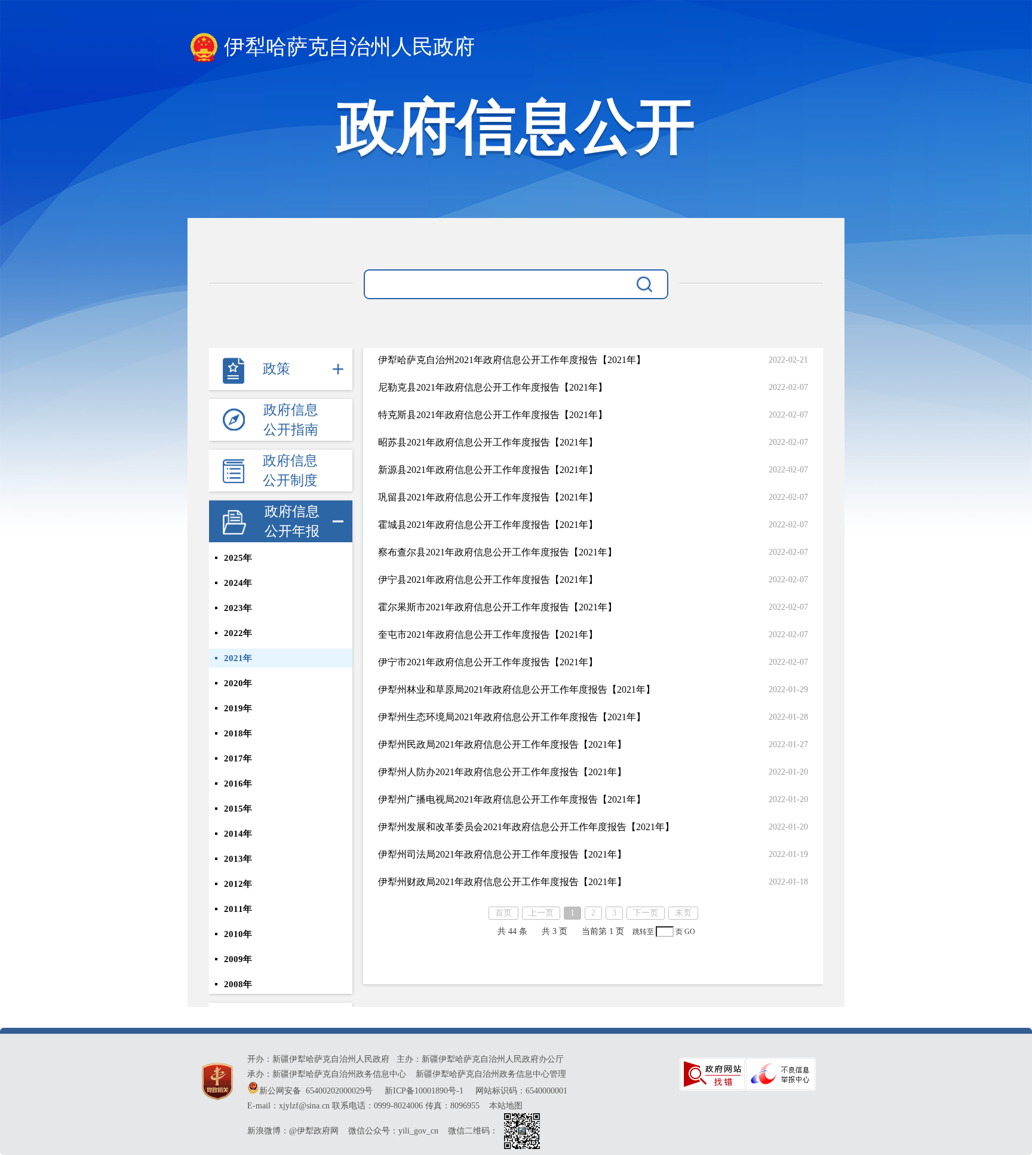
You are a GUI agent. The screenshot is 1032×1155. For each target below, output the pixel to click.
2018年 (238, 733)
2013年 (238, 859)
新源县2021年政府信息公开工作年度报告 (488, 470)
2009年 (238, 959)
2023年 (238, 608)
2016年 (238, 783)
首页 (503, 912)
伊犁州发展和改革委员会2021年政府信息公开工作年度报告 (526, 827)
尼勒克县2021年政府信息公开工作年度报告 (492, 387)
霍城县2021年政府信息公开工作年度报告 (488, 525)
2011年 (238, 909)
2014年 (238, 833)
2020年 (238, 683)
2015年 (238, 808)
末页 (683, 912)
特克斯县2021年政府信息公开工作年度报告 (492, 415)
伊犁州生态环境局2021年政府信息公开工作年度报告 (512, 717)
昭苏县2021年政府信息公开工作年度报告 (488, 442)
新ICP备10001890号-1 (424, 1090)
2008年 (238, 984)
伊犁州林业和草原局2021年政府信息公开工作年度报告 (516, 689)
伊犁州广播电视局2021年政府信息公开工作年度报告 (512, 799)
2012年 (238, 884)
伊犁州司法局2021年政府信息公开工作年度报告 (502, 854)
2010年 (238, 934)
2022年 (238, 633)
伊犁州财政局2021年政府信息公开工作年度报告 (502, 882)
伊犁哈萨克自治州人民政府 (349, 47)
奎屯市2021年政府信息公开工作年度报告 (488, 634)
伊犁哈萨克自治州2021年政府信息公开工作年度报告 (512, 360)
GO (689, 932)
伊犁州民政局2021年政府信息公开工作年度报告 (502, 744)
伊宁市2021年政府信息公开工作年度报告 (488, 662)
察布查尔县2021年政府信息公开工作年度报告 (497, 552)
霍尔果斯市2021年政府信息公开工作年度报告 (497, 607)
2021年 (238, 658)
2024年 (238, 583)
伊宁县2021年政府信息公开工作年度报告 (488, 580)
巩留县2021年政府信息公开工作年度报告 (488, 497)
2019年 (238, 708)
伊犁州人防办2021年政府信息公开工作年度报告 (502, 772)
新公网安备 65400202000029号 (317, 1090)
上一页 (541, 912)
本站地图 (506, 1105)
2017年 (238, 758)
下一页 (645, 912)
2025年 (238, 558)
